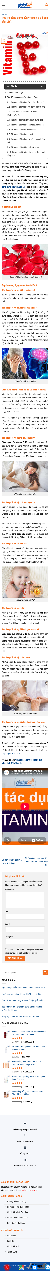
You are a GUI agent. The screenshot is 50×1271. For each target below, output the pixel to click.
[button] (3, 4)
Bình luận (9, 889)
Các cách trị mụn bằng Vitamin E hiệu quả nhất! (22, 1000)
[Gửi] (45, 972)
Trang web (9, 937)
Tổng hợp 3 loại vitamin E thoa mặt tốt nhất (20, 1016)
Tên (6, 912)
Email (7, 924)
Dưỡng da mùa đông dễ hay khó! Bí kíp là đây (21, 994)
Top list (5, 14)
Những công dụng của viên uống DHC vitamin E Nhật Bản (36, 861)
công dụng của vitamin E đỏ (14, 187)
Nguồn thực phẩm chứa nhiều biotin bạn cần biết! (23, 987)
